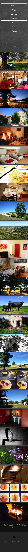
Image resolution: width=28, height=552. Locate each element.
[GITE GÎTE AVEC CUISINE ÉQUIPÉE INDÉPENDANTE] (14, 192)
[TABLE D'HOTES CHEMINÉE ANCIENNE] (14, 511)
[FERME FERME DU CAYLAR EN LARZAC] (14, 455)
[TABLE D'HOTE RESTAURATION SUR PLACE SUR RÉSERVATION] (14, 136)
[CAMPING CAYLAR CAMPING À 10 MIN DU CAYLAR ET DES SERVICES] (14, 361)
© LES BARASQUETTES (13, 541)
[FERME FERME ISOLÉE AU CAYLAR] (14, 211)
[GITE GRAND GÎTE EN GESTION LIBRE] (14, 80)
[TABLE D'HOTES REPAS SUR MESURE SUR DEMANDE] (14, 493)
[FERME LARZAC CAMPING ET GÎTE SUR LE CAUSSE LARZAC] (14, 230)
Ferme (15, 5)
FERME (14, 46)
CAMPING (14, 44)
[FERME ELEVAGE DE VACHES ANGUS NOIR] (14, 305)
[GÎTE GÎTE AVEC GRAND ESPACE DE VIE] (14, 267)
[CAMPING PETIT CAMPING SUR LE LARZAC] (14, 61)
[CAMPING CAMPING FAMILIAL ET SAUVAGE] (14, 98)
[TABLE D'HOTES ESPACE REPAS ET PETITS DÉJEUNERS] (14, 474)
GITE (14, 42)
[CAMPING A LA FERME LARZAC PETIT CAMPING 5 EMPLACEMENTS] (14, 286)
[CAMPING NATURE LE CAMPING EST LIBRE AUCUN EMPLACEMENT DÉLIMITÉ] (14, 399)
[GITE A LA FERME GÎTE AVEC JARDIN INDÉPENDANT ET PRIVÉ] (14, 324)
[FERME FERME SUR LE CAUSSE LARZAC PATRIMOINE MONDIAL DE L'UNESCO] (14, 343)
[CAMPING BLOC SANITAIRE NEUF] (14, 418)
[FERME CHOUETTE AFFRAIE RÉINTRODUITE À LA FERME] (14, 436)
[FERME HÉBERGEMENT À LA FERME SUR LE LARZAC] (14, 117)
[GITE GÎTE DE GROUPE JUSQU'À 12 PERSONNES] (14, 155)
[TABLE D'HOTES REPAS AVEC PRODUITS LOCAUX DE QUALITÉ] (14, 174)
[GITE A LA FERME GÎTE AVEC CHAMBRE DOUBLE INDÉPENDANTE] (14, 249)
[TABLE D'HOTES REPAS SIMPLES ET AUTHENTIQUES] (14, 380)
